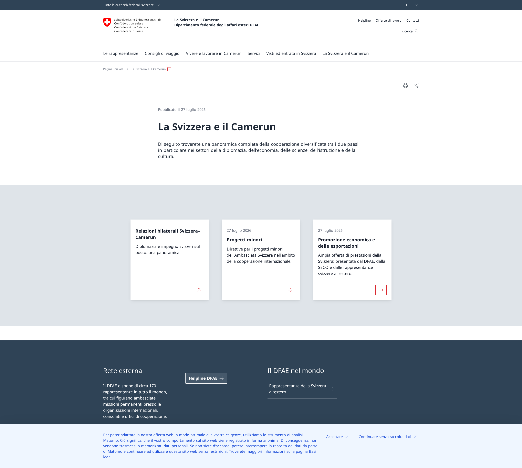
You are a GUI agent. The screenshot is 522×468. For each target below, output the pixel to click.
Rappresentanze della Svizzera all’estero (297, 389)
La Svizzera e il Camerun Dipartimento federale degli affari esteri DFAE (216, 22)
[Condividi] (416, 85)
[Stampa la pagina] (405, 85)
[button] (121, 53)
